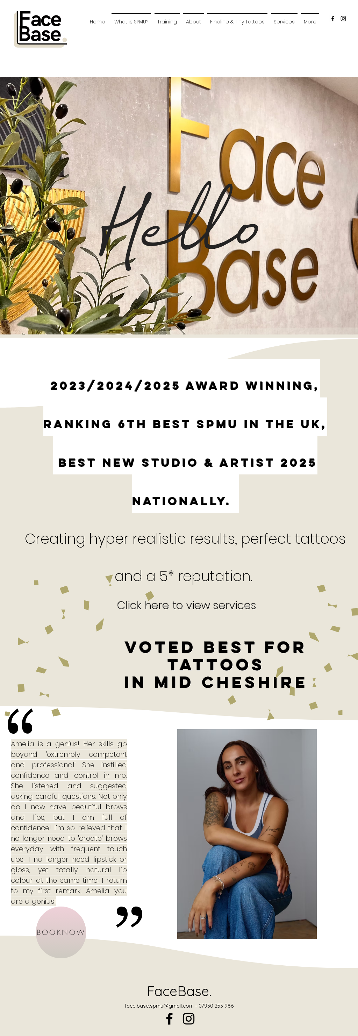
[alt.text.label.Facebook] (332, 18)
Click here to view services (186, 605)
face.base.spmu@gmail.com (159, 1005)
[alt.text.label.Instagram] (343, 18)
